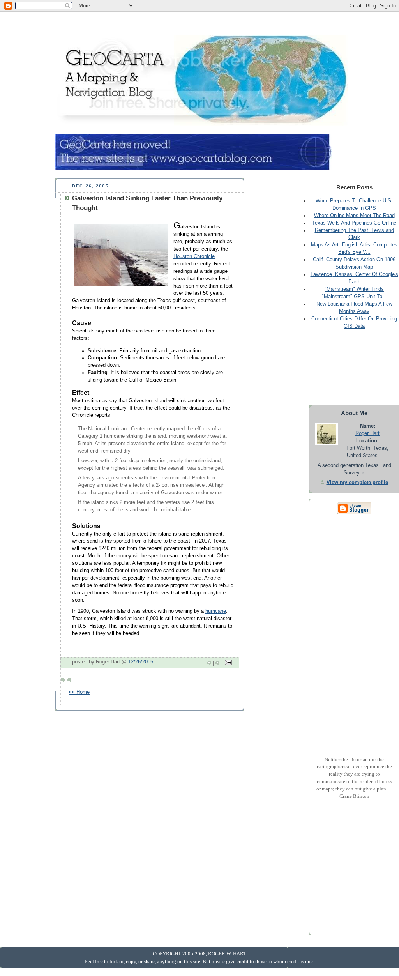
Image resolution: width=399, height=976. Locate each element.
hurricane (215, 611)
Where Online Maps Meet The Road (354, 215)
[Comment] (210, 663)
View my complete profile (357, 482)
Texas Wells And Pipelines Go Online (354, 223)
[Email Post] (227, 663)
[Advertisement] (197, 24)
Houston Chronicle (194, 256)
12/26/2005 (140, 662)
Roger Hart (367, 433)
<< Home (79, 692)
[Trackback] (218, 663)
